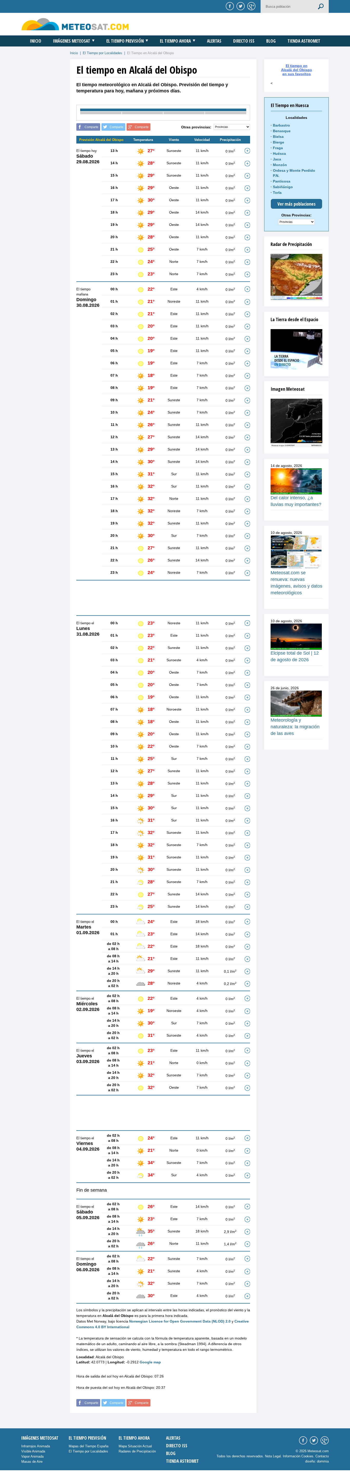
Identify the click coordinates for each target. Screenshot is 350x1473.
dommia (323, 1461)
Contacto (322, 1456)
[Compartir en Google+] (250, 6)
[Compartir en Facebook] (229, 6)
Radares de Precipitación (137, 1451)
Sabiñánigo (283, 187)
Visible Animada (33, 1451)
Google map (150, 1362)
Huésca (279, 153)
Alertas (214, 41)
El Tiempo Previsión (125, 41)
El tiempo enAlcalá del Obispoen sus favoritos (296, 70)
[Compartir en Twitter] (240, 6)
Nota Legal (273, 1456)
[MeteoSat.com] (75, 24)
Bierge (278, 142)
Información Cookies (298, 1456)
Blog (271, 41)
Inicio (35, 41)
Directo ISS (243, 41)
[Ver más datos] (247, 151)
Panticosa (281, 181)
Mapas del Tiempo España (88, 1446)
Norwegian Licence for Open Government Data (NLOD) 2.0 (180, 1321)
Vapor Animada (32, 1456)
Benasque (282, 131)
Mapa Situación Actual (135, 1446)
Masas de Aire (32, 1462)
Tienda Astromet (303, 41)
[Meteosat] (296, 423)
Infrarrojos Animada (35, 1446)
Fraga (278, 148)
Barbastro (281, 125)
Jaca (277, 159)
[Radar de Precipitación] (296, 277)
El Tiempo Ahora (175, 41)
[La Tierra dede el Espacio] (296, 349)
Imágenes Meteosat (71, 41)
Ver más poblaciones (296, 204)
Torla (277, 192)
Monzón (280, 165)
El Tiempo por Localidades (102, 53)
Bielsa (278, 137)
